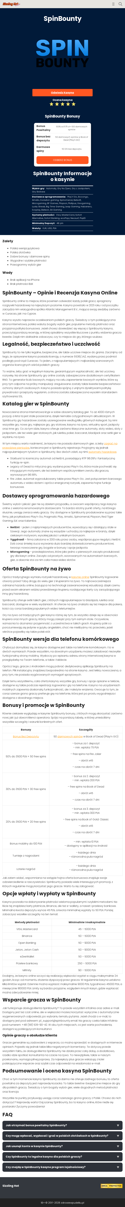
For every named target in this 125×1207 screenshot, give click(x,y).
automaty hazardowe (102, 452)
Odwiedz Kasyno (62, 93)
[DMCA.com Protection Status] (112, 1187)
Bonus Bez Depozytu (26, 736)
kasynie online (80, 577)
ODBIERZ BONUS (62, 160)
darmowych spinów (70, 736)
